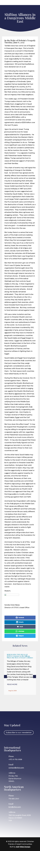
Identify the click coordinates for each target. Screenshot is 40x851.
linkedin (21, 622)
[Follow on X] (17, 740)
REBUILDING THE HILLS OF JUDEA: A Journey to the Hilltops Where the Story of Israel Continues (20, 656)
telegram (21, 636)
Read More (12, 684)
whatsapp (21, 631)
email (21, 626)
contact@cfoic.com (16, 768)
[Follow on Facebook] (6, 740)
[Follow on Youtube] (23, 740)
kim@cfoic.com (15, 807)
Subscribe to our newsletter (19, 732)
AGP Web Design (23, 847)
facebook (21, 617)
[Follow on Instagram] (12, 740)
